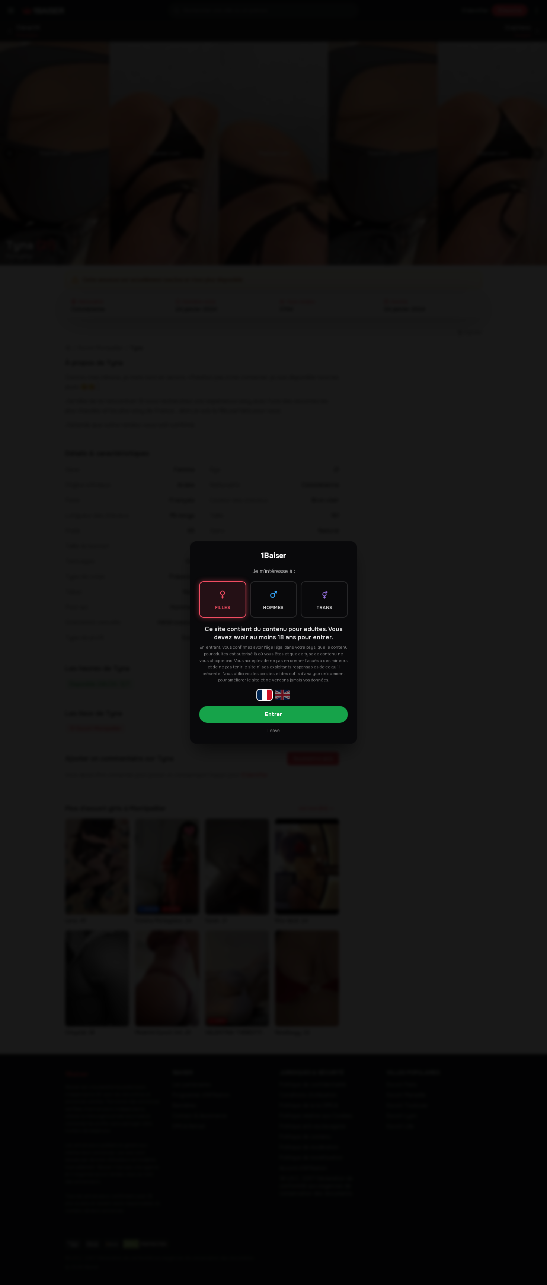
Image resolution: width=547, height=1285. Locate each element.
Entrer (273, 714)
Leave (273, 731)
